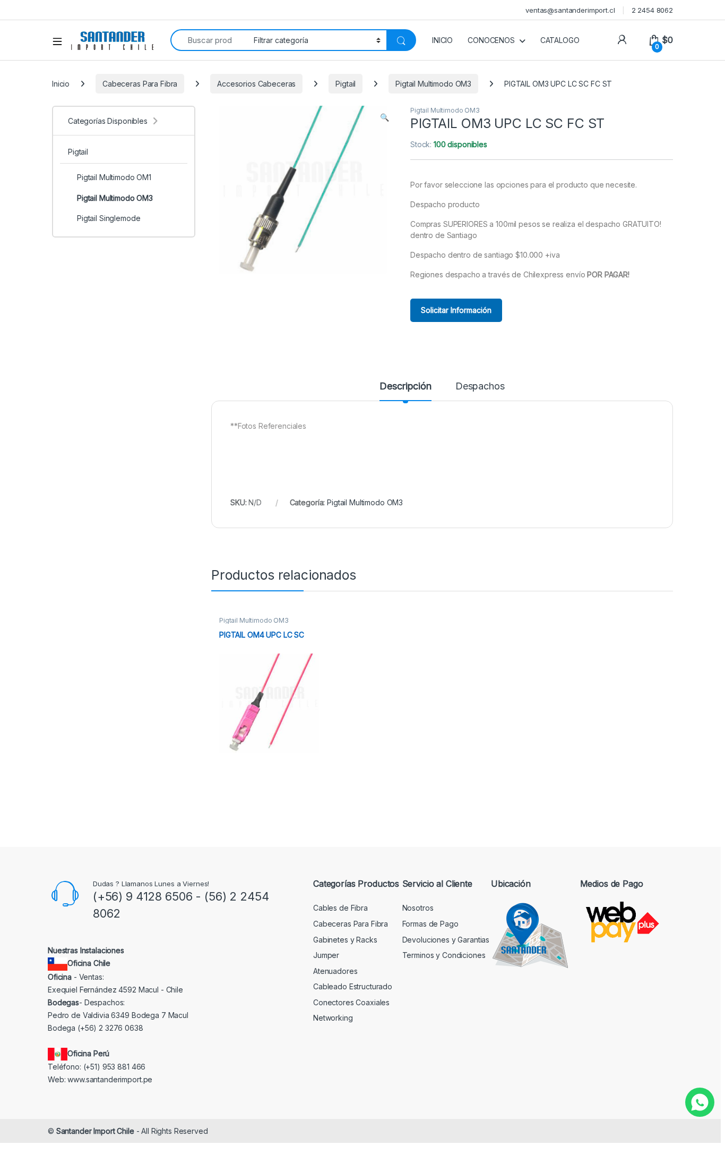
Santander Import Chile (95, 1130)
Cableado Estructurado (352, 986)
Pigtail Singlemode (108, 218)
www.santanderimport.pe (109, 1079)
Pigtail (345, 83)
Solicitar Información (456, 310)
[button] (384, 117)
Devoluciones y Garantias (446, 939)
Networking (333, 1017)
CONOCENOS (491, 40)
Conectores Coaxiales (351, 1002)
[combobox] (209, 40)
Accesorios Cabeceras (256, 83)
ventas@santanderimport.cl (570, 10)
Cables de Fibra (340, 907)
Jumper (326, 955)
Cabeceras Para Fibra (139, 83)
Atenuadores (335, 971)
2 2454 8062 (652, 10)
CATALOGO (560, 40)
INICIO (442, 40)
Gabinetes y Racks (345, 939)
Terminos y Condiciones (444, 955)
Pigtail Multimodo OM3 (433, 83)
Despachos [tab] (480, 386)
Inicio (61, 83)
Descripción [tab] (405, 386)
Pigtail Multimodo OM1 (114, 177)
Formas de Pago (430, 923)
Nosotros (418, 907)
